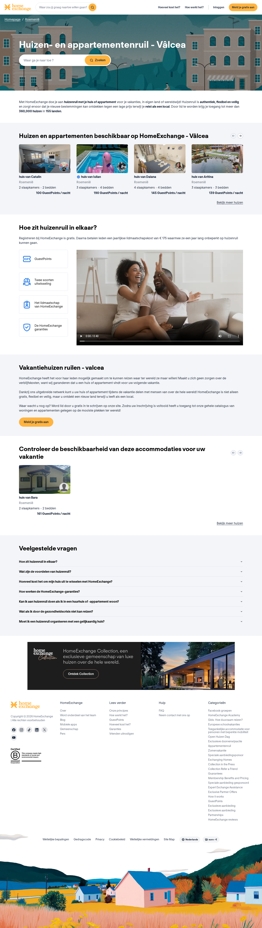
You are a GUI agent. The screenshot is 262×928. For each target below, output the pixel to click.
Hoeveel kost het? (169, 7)
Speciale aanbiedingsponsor (225, 755)
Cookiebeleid (117, 839)
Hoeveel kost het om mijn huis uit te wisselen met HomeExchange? (65, 581)
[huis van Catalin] (44, 170)
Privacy (100, 839)
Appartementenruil (219, 745)
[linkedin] (37, 730)
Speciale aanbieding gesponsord (228, 782)
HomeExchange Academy (224, 715)
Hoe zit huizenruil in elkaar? (38, 561)
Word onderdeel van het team (78, 715)
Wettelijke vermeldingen (144, 839)
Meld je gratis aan (243, 7)
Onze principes (118, 710)
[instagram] (21, 730)
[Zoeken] (92, 7)
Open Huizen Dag (219, 736)
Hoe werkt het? (194, 7)
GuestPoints (116, 719)
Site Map (169, 839)
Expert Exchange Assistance (225, 787)
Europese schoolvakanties (224, 724)
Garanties (115, 729)
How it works (216, 796)
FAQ (161, 710)
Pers (62, 733)
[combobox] (66, 7)
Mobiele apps (68, 724)
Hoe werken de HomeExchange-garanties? (49, 591)
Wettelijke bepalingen (56, 839)
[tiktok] (29, 730)
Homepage (13, 19)
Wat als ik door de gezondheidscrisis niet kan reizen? (56, 611)
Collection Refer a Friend (223, 768)
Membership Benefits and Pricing (228, 778)
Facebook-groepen (220, 710)
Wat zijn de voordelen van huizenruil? (45, 571)
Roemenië (32, 19)
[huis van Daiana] (159, 170)
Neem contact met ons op (174, 715)
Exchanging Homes (220, 759)
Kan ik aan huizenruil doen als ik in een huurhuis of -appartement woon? (69, 601)
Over (63, 710)
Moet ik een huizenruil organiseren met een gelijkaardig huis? (62, 621)
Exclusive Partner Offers (222, 792)
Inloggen (218, 7)
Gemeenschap (69, 729)
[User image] (64, 167)
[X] (44, 730)
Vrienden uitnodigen (121, 733)
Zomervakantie (217, 750)
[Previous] (233, 136)
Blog (62, 719)
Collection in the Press (221, 764)
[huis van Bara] (44, 491)
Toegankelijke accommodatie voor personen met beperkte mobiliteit (229, 731)
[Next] (240, 136)
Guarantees (215, 773)
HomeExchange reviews (223, 819)
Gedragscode (82, 839)
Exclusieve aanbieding (222, 805)
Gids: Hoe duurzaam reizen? (225, 719)
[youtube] (14, 737)
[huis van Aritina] (217, 170)
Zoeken (100, 60)
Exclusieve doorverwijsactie (225, 741)
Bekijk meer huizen (230, 202)
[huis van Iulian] (102, 170)
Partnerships (215, 815)
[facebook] (14, 730)
